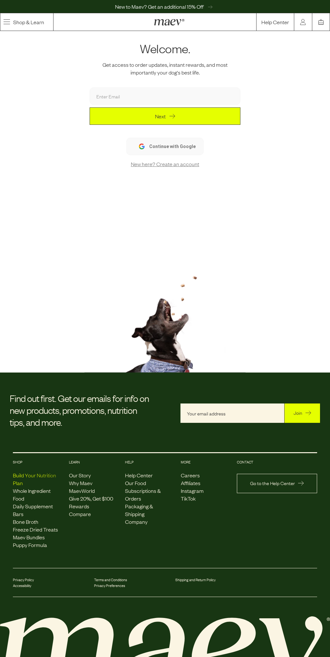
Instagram (192, 490)
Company (136, 521)
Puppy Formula (30, 544)
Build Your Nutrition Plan (34, 479)
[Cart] (321, 22)
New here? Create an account (165, 163)
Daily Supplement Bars (33, 510)
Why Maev (80, 482)
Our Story (80, 475)
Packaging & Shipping (139, 510)
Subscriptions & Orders (143, 494)
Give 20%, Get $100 (91, 498)
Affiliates (190, 482)
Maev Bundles (29, 537)
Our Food (135, 482)
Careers (190, 475)
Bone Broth (25, 521)
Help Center (275, 21)
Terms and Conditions (110, 579)
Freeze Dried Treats (35, 529)
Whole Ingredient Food (32, 494)
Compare (80, 513)
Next (160, 116)
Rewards (79, 506)
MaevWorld (82, 490)
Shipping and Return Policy (195, 579)
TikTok (188, 498)
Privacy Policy (23, 579)
